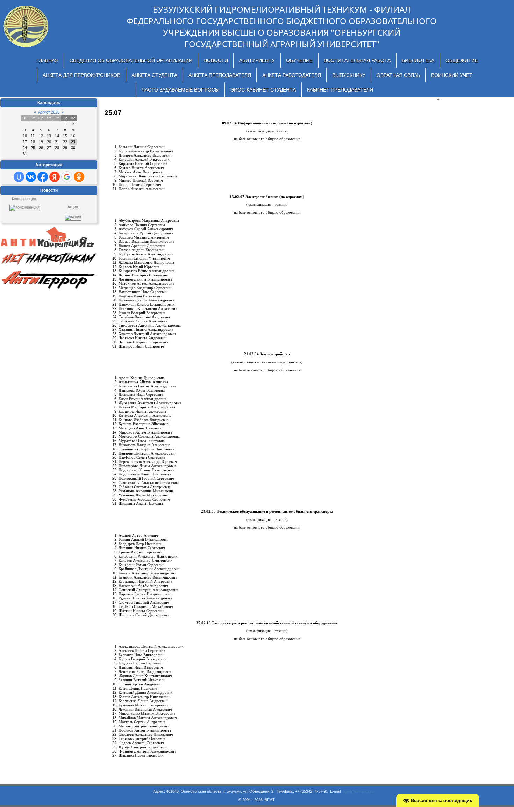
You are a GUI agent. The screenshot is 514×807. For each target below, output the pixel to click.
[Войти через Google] (66, 176)
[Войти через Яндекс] (54, 177)
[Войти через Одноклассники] (79, 177)
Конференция (24, 199)
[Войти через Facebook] (42, 177)
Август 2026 (48, 112)
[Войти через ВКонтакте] (31, 177)
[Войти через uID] (19, 177)
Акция (73, 207)
